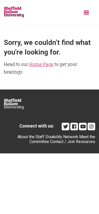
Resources (85, 141)
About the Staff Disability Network (48, 136)
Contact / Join (62, 141)
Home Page (41, 64)
